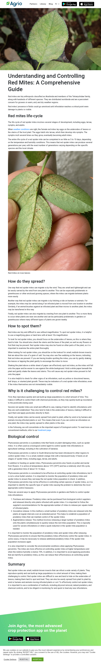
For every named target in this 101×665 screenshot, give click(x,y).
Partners (33, 4)
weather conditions (21, 129)
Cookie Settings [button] (10, 659)
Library (43, 4)
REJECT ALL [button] (24, 659)
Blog (51, 4)
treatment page (44, 430)
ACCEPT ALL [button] (37, 659)
